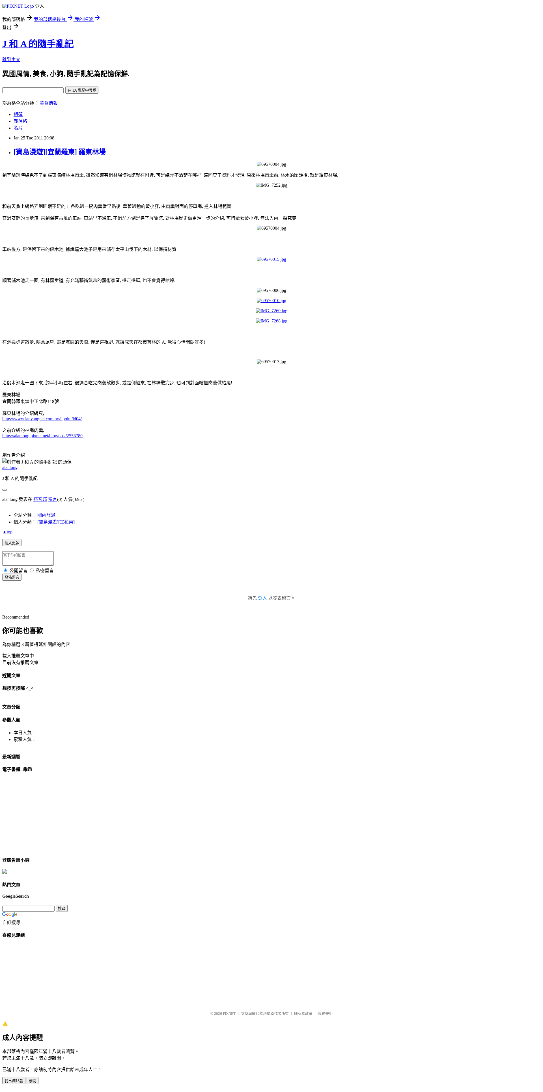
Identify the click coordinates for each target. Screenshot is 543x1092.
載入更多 (12, 543)
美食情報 (49, 103)
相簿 (18, 114)
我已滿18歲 (14, 1081)
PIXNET (229, 1013)
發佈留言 (12, 577)
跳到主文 (11, 59)
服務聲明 (325, 1013)
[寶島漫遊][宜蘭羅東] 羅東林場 (60, 152)
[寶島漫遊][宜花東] (56, 522)
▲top (7, 531)
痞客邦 (40, 499)
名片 (18, 128)
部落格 (20, 121)
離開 (32, 1081)
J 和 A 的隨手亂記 (38, 44)
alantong (10, 467)
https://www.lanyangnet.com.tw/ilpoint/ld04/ (42, 418)
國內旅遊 (46, 515)
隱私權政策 (303, 1013)
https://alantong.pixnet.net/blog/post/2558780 (42, 435)
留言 (52, 499)
